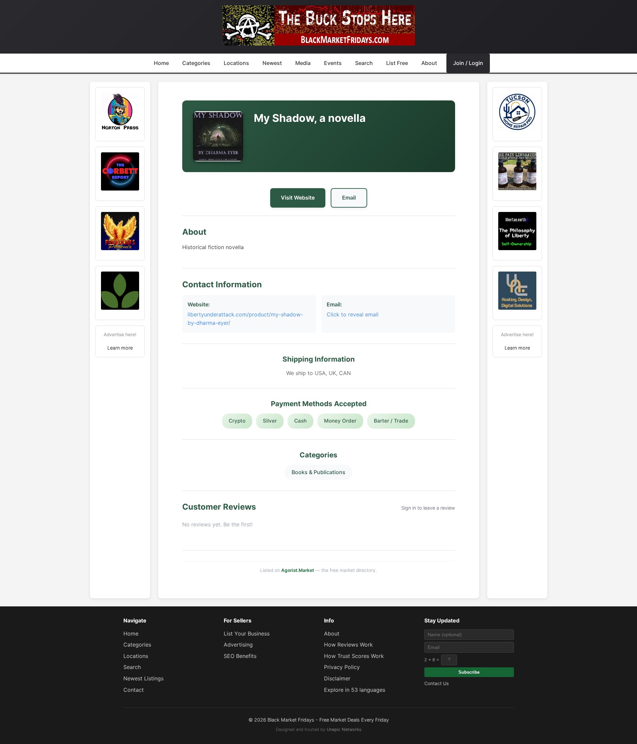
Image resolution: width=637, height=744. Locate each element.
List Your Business (247, 633)
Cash (300, 421)
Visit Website (298, 197)
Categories (196, 63)
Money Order (340, 421)
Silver (270, 421)
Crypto (237, 421)
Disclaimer (337, 678)
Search (364, 63)
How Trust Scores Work (354, 656)
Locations (236, 63)
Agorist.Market (297, 570)
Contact (133, 689)
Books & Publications (318, 472)
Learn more (120, 348)
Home (161, 63)
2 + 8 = (431, 659)
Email (349, 197)
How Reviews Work (348, 644)
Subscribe (469, 672)
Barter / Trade (391, 421)
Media (303, 63)
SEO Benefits (240, 656)
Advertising (238, 644)
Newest (272, 63)
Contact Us (436, 683)
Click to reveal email (353, 314)
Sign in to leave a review (428, 508)
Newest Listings (143, 678)
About (429, 63)
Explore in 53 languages (354, 689)
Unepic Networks (344, 729)
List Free (397, 63)
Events (333, 63)
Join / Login (468, 63)
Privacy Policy (342, 667)
